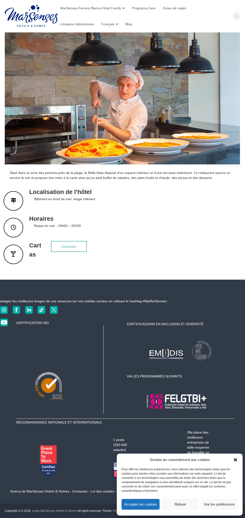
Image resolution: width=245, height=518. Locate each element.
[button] (235, 459)
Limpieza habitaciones (77, 24)
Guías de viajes (174, 8)
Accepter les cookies (140, 504)
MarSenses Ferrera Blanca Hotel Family (90, 8)
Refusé (180, 504)
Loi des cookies (102, 491)
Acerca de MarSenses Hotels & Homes (39, 491)
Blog (128, 24)
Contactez (80, 491)
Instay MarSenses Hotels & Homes (54, 511)
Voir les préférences (219, 504)
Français (107, 24)
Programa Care (144, 8)
